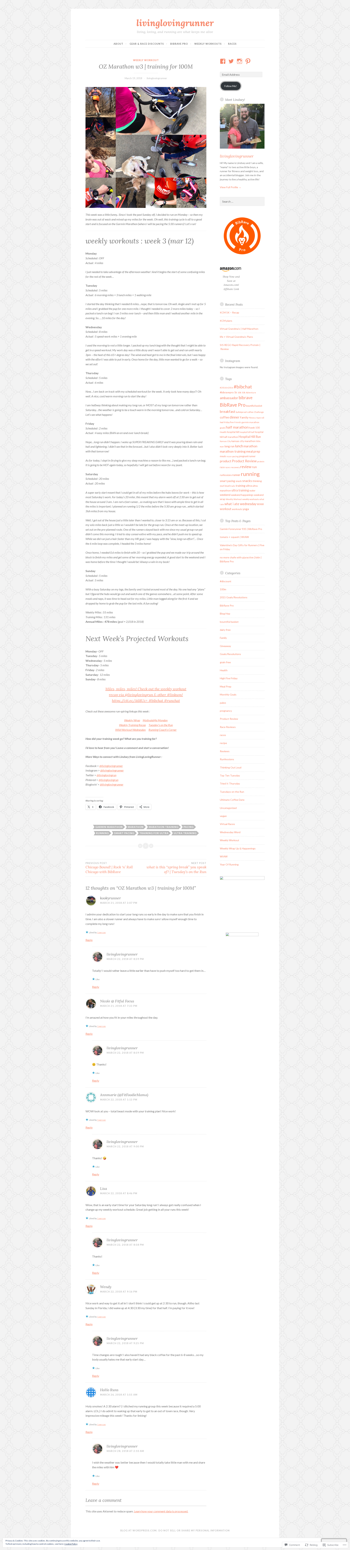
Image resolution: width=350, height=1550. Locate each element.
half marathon (237, 427)
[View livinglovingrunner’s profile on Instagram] (240, 61)
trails (232, 486)
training (240, 485)
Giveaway (225, 646)
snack (239, 481)
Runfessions (227, 759)
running (102, 833)
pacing (189, 827)
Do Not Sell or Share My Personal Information (194, 1530)
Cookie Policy (70, 1544)
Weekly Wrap (132, 720)
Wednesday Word (230, 832)
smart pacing (124, 833)
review (245, 466)
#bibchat (243, 386)
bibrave (245, 397)
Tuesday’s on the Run (161, 725)
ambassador (229, 398)
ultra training (185, 833)
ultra (249, 485)
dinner (234, 417)
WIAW (260, 504)
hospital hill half (247, 432)
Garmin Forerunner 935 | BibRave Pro (241, 528)
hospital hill (233, 432)
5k (235, 392)
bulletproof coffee (244, 412)
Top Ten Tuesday (230, 775)
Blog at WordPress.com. (138, 1530)
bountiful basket (254, 405)
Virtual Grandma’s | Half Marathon (239, 328)
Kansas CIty (225, 441)
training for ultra (153, 833)
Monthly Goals (228, 694)
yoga (246, 509)
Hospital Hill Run (250, 437)
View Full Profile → (230, 187)
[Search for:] (242, 201)
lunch (239, 446)
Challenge (259, 412)
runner (236, 474)
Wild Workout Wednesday (130, 729)
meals (223, 456)
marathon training (163, 827)
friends (237, 422)
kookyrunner (110, 898)
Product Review (244, 461)
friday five (229, 422)
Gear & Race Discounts (147, 43)
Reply (89, 940)
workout (225, 509)
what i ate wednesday (240, 504)
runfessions (226, 475)
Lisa (103, 1188)
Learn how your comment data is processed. (161, 1511)
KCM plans (226, 320)
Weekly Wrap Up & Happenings (238, 848)
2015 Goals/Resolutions (233, 597)
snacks (247, 481)
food (221, 422)
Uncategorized (228, 807)
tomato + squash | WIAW (234, 536)
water (252, 490)
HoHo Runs (109, 1390)
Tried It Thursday (230, 783)
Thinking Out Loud (230, 767)
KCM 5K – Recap (229, 312)
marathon (135, 827)
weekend (225, 494)
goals (222, 427)
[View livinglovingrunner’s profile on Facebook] (223, 61)
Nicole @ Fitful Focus (117, 1001)
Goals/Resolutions (230, 654)
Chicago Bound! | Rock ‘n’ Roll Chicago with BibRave (109, 868)
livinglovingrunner (175, 22)
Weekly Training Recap (132, 725)
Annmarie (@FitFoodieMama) (124, 1094)
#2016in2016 (226, 387)
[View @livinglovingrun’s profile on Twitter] (231, 61)
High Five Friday (229, 678)
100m (223, 589)
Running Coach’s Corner (163, 729)
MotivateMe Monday (155, 720)
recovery (235, 467)
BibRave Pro (179, 43)
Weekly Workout (146, 60)
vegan (223, 815)
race (222, 467)
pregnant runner (247, 456)
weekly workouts (250, 499)
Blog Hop (225, 613)
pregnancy (226, 710)
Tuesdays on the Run (232, 791)
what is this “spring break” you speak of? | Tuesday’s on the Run (176, 868)
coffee (224, 417)
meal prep (253, 451)
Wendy (105, 1286)
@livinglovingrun (106, 775)
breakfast (227, 411)
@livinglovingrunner (111, 766)
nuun (229, 456)
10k (239, 392)
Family (244, 417)
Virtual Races (227, 824)
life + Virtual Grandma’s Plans (236, 336)
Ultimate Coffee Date (232, 799)
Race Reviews (228, 726)
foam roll (260, 417)
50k (243, 392)
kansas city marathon (244, 441)
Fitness (252, 417)
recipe (223, 743)
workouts (237, 509)
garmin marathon (109, 827)
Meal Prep (225, 686)
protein (260, 461)
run (254, 467)
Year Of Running (229, 864)
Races (232, 43)
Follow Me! (230, 86)
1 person (101, 932)
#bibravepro (227, 392)
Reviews (225, 751)
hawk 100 (254, 427)
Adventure (251, 392)
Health (223, 432)
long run (229, 446)
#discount (225, 581)
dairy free (225, 629)
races (227, 467)
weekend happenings (242, 494)
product (225, 461)
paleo (223, 702)
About (118, 43)
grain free (225, 662)
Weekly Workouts (208, 43)
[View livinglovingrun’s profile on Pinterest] (248, 61)
